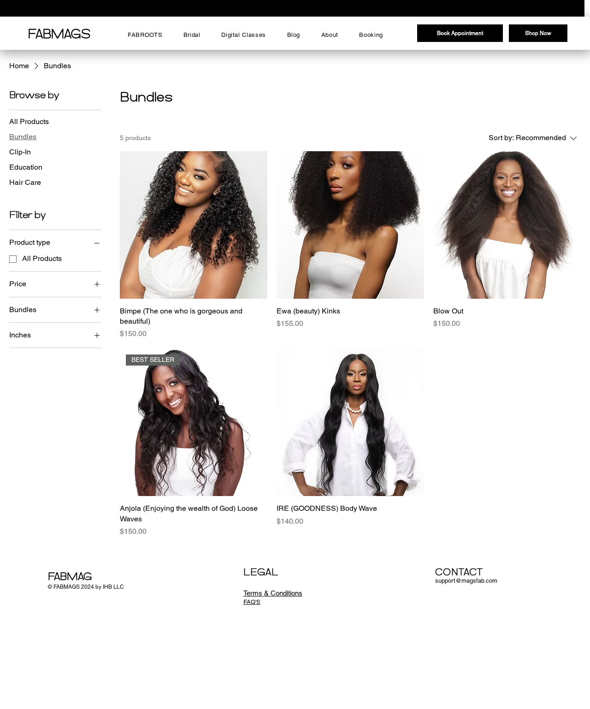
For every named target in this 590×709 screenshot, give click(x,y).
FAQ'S (251, 601)
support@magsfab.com (466, 580)
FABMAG (70, 577)
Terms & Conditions (272, 593)
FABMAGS (59, 35)
